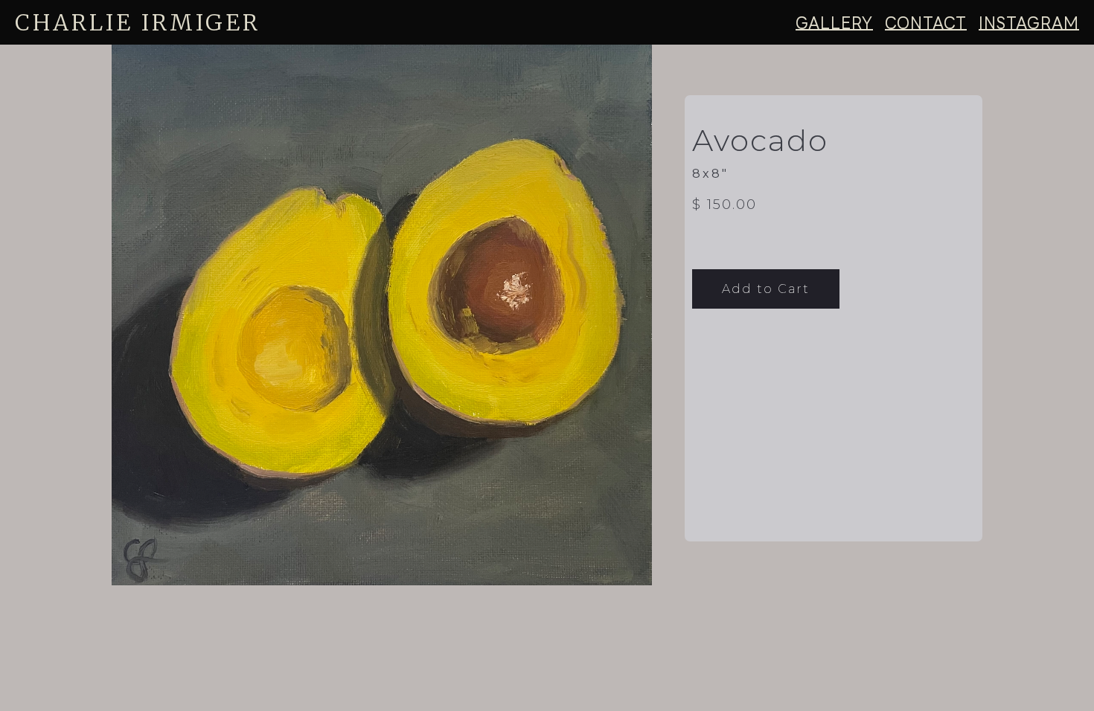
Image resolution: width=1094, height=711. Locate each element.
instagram (1029, 22)
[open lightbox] (396, 315)
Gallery (834, 22)
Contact (926, 22)
